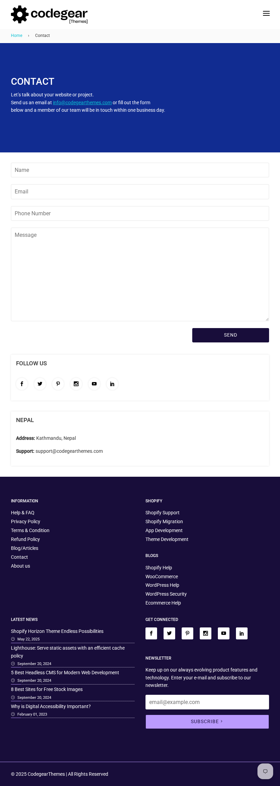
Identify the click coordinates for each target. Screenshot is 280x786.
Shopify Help (158, 567)
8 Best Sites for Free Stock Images (47, 689)
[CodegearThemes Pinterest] (58, 384)
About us (20, 566)
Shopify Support (162, 512)
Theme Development (166, 539)
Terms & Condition (30, 530)
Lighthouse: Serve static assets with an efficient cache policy (68, 651)
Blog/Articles (24, 548)
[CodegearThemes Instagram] (76, 384)
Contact (19, 557)
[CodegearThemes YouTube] (94, 384)
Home (16, 35)
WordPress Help (162, 585)
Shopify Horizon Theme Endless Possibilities (57, 631)
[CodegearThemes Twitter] (40, 384)
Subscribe (205, 721)
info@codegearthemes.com (82, 102)
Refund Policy (25, 539)
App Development (164, 530)
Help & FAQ (22, 512)
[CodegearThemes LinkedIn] (112, 384)
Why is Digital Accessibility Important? (51, 706)
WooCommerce (161, 576)
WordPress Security (166, 594)
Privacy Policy (25, 521)
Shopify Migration (164, 521)
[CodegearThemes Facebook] (22, 384)
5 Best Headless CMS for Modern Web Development (65, 672)
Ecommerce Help (163, 603)
